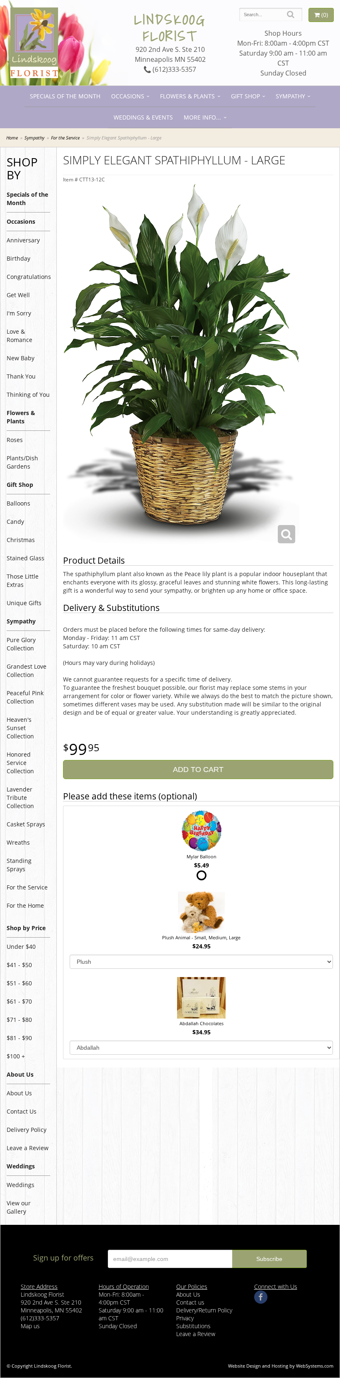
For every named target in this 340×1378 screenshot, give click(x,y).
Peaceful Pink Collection (25, 697)
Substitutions (193, 1326)
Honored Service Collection (20, 762)
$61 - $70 (19, 1001)
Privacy (185, 1318)
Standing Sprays (19, 865)
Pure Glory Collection (21, 644)
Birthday (18, 258)
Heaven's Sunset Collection (20, 728)
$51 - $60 (19, 983)
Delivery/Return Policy (204, 1310)
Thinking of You (28, 394)
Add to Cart (198, 769)
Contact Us (21, 1111)
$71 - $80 (19, 1020)
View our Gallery (19, 1207)
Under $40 (21, 946)
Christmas (21, 540)
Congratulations (28, 277)
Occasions (127, 96)
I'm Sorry (19, 313)
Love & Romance (19, 335)
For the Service (65, 137)
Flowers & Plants (187, 96)
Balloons (18, 503)
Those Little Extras (23, 580)
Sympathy (290, 96)
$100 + (16, 1056)
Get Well (18, 295)
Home (12, 137)
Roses (15, 440)
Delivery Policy (26, 1130)
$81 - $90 (19, 1038)
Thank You (21, 376)
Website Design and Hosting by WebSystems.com (280, 1366)
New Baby (20, 358)
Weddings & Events (143, 117)
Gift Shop (245, 96)
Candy (15, 521)
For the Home (25, 905)
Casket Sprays (26, 824)
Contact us (190, 1302)
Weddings (20, 1185)
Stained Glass (25, 558)
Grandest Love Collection (26, 670)
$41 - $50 (19, 965)
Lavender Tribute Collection (20, 797)
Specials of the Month (65, 96)
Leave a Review (28, 1148)
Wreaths (18, 842)
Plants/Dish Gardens (22, 462)
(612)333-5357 (173, 69)
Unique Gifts (24, 603)
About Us (19, 1093)
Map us (30, 1326)
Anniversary (23, 240)
